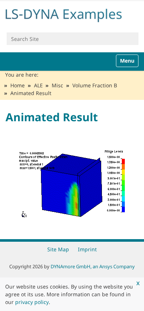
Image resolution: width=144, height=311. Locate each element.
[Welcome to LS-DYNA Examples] (72, 14)
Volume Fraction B (94, 85)
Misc (57, 85)
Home (17, 85)
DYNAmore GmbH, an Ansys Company (93, 266)
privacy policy (32, 301)
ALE (38, 85)
